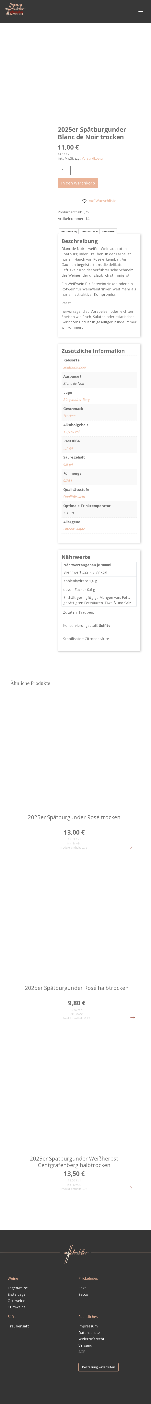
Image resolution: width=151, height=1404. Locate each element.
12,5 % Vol (71, 432)
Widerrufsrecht (91, 1339)
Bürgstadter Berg (76, 399)
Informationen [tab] (90, 231)
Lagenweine (18, 1287)
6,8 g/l (68, 464)
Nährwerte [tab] (108, 231)
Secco (83, 1294)
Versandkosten (93, 158)
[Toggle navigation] (140, 11)
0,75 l (67, 480)
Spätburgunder (74, 367)
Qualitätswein (74, 496)
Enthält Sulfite (74, 529)
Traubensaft (18, 1326)
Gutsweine (17, 1307)
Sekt (82, 1287)
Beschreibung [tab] (69, 231)
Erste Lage (17, 1294)
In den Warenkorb (78, 183)
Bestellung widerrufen (98, 1367)
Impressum (88, 1326)
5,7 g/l (68, 448)
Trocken (69, 415)
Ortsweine (16, 1300)
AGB (82, 1351)
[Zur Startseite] (16, 11)
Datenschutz (89, 1332)
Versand (85, 1345)
